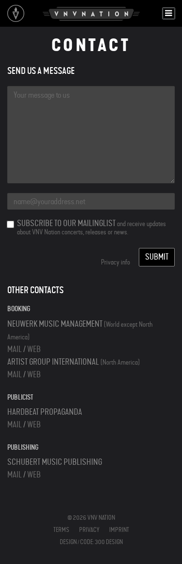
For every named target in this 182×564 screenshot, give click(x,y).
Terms (61, 530)
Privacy (89, 530)
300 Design (109, 542)
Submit (156, 257)
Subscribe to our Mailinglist (91, 227)
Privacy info (115, 262)
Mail (14, 349)
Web (34, 349)
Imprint (119, 530)
